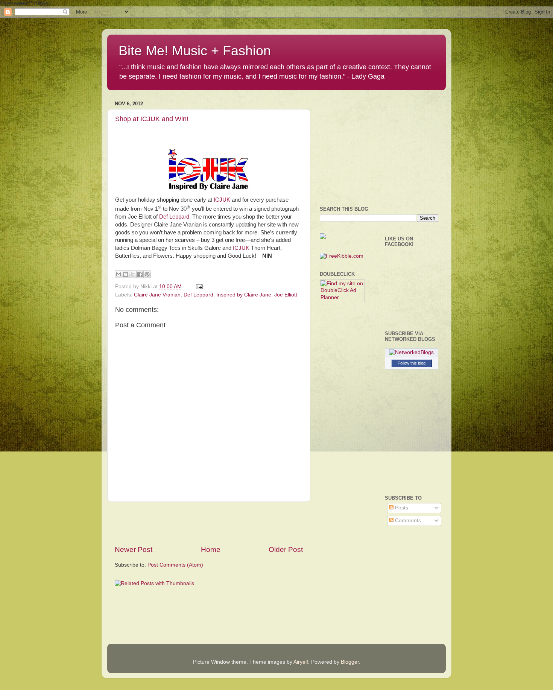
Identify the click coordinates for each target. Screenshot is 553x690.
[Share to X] (133, 274)
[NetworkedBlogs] (411, 352)
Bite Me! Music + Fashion (194, 50)
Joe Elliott (285, 295)
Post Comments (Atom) (175, 565)
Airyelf (300, 662)
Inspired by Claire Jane (243, 295)
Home (210, 549)
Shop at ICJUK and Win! (151, 119)
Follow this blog (411, 363)
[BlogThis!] (125, 274)
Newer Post (133, 549)
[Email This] (118, 274)
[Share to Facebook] (140, 274)
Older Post (286, 549)
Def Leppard (174, 217)
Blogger (350, 662)
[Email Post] (198, 286)
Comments (407, 520)
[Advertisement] (209, 523)
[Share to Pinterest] (147, 274)
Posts (400, 508)
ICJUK (222, 200)
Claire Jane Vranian (157, 295)
